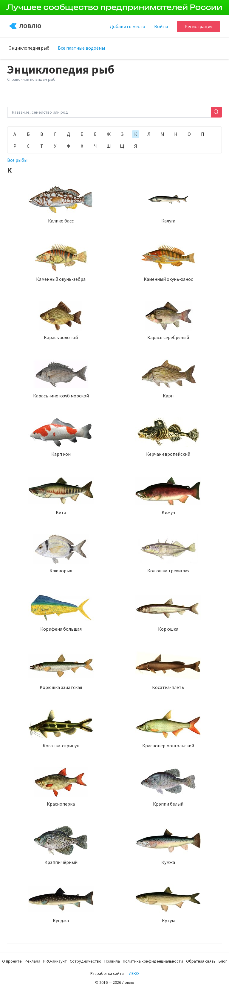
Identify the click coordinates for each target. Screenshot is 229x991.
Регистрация (198, 26)
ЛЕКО (134, 973)
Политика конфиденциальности (153, 961)
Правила (112, 961)
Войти (161, 26)
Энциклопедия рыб (29, 48)
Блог (223, 961)
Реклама (32, 961)
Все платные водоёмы (81, 48)
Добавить (127, 26)
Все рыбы (17, 160)
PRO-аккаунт (55, 961)
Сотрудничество (85, 961)
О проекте (12, 961)
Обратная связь (201, 961)
